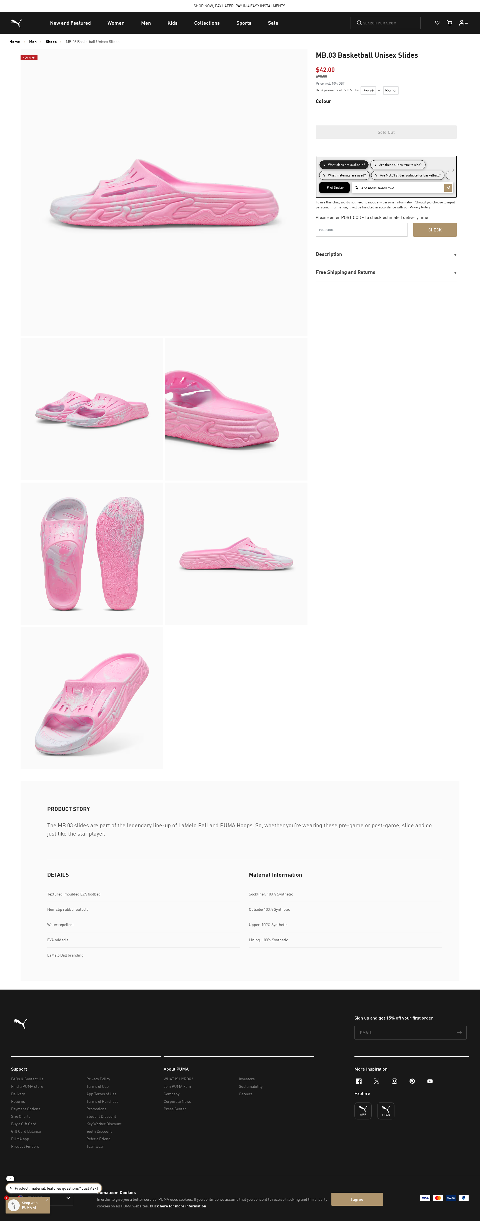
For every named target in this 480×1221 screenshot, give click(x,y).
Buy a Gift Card (23, 1123)
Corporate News (177, 1101)
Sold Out (386, 132)
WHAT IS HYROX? (178, 1078)
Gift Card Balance (26, 1131)
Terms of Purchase (102, 1101)
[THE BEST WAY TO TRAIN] (385, 1110)
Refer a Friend (98, 1138)
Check (435, 229)
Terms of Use (97, 1086)
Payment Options (25, 1108)
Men (33, 41)
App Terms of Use (101, 1093)
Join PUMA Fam (177, 1086)
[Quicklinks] (464, 23)
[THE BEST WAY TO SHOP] (363, 1110)
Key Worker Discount (104, 1123)
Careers (245, 1093)
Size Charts (21, 1116)
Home (14, 41)
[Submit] (359, 22)
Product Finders (25, 1146)
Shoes (51, 41)
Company (171, 1093)
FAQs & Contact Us (27, 1078)
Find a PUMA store (27, 1086)
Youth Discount (99, 1131)
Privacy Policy (420, 207)
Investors (247, 1078)
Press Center (175, 1108)
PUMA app (20, 1138)
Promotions (96, 1108)
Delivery (18, 1093)
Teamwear (95, 1146)
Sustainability (250, 1086)
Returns (18, 1101)
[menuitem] (70, 23)
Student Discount (101, 1116)
